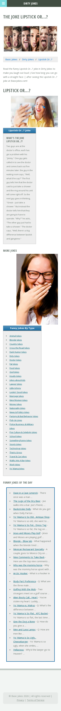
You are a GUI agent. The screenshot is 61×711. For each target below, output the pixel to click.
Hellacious (18, 649)
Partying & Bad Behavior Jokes (24, 416)
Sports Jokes (15, 444)
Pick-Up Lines (16, 420)
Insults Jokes (15, 376)
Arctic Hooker (20, 573)
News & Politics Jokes (19, 412)
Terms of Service (35, 700)
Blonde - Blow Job (22, 541)
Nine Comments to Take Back (28, 557)
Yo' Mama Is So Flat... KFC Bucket (30, 613)
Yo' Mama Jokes (17, 468)
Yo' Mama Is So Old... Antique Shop (31, 516)
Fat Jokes (14, 364)
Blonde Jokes (16, 340)
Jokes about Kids (17, 380)
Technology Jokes (18, 448)
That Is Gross (16, 452)
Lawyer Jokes (16, 384)
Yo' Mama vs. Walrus (24, 605)
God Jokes (14, 372)
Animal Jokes (16, 335)
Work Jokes (15, 464)
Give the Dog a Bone (24, 621)
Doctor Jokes (15, 360)
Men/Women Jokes (19, 400)
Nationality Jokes (17, 408)
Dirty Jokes (15, 356)
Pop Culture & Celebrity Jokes (23, 432)
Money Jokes (16, 404)
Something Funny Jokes (21, 440)
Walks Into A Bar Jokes (20, 460)
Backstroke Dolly (22, 509)
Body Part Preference (24, 581)
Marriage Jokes (17, 396)
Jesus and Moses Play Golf (26, 533)
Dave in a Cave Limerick (25, 492)
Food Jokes (15, 368)
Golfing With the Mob (24, 589)
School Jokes (16, 436)
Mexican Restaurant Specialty (28, 549)
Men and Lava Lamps (24, 629)
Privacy (20, 700)
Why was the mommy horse (27, 565)
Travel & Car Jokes (18, 456)
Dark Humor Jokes (18, 352)
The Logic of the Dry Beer (27, 501)
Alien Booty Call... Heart (25, 597)
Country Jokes (16, 344)
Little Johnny (15, 388)
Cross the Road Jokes (20, 348)
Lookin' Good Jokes (19, 392)
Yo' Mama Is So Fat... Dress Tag (29, 525)
